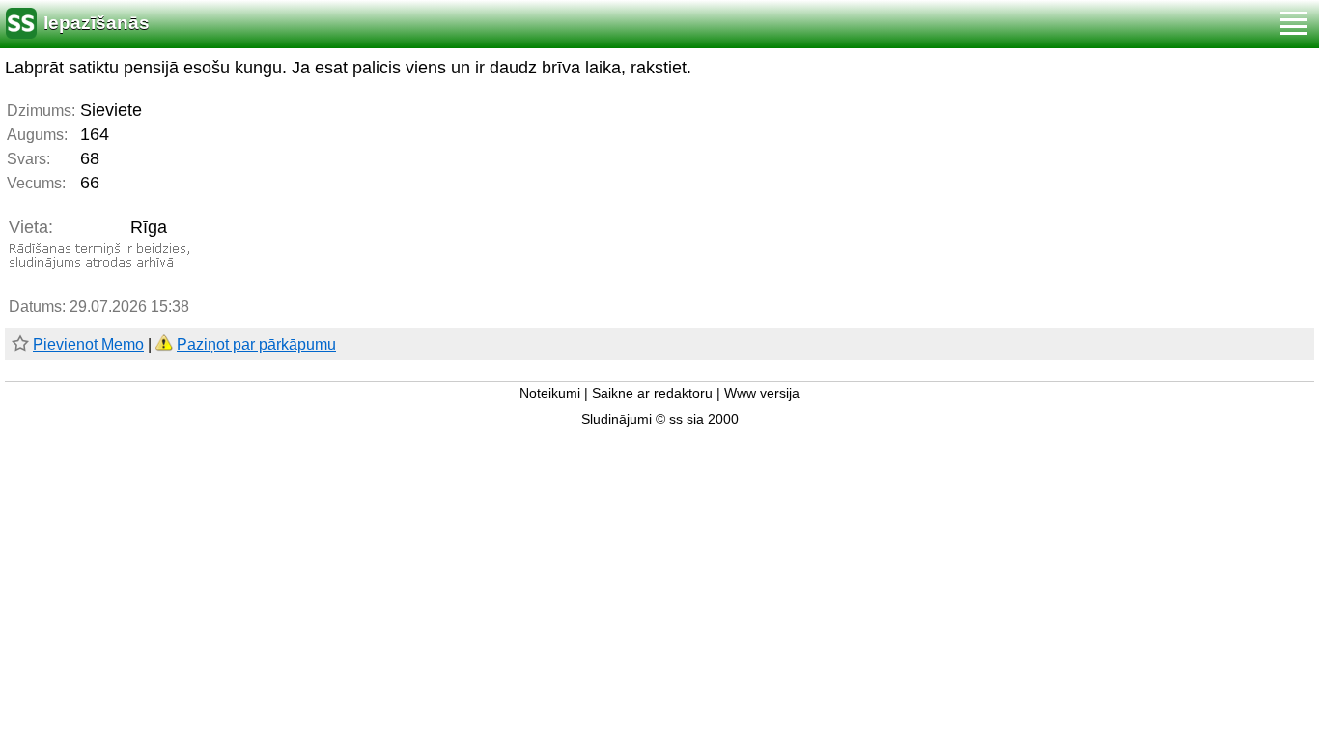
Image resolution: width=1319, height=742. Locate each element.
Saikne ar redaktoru (652, 393)
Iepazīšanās (96, 23)
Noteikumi (549, 393)
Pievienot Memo (88, 344)
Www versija (762, 393)
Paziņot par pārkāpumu (256, 344)
